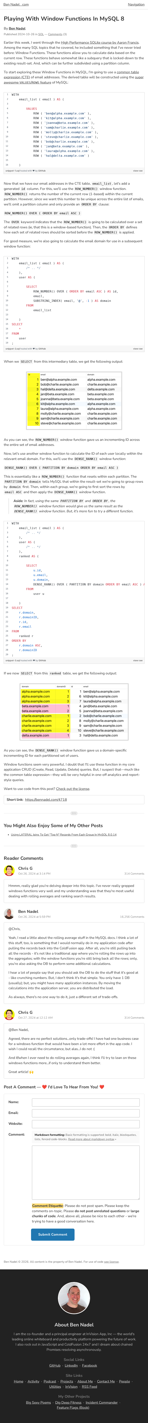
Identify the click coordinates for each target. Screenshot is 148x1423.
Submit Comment (52, 1234)
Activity (33, 1381)
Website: (15, 1123)
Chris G (25, 868)
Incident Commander (102, 1402)
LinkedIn (71, 1365)
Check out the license (72, 789)
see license (111, 1262)
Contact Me (106, 1381)
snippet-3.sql (13, 660)
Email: (13, 1113)
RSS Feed (89, 1386)
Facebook (89, 1365)
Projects (66, 1381)
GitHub (42, 170)
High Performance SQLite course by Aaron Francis (100, 42)
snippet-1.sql (13, 170)
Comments (55, 34)
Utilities (55, 1386)
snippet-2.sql (13, 348)
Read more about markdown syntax (91, 1139)
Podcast (50, 1381)
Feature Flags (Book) (73, 1407)
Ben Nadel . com (16, 4)
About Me (85, 1381)
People (124, 1381)
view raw (138, 170)
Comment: (16, 1134)
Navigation (136, 4)
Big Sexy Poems (38, 1402)
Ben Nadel (17, 28)
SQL (41, 34)
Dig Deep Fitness (68, 1402)
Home (18, 1381)
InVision (71, 1386)
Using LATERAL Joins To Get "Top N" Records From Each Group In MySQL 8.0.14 (64, 835)
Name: (13, 1102)
